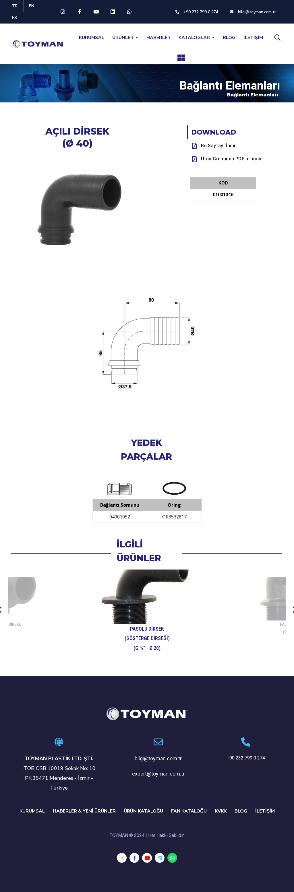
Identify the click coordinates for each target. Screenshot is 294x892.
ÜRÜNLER (123, 37)
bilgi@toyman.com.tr (158, 758)
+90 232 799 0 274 (246, 758)
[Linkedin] (112, 11)
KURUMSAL (91, 37)
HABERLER (158, 37)
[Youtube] (96, 11)
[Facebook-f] (79, 11)
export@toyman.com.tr (158, 774)
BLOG (229, 37)
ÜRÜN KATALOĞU (143, 811)
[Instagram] (63, 11)
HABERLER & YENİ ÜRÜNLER (84, 811)
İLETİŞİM (253, 37)
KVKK (221, 811)
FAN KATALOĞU (189, 811)
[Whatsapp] (129, 11)
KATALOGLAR (194, 37)
